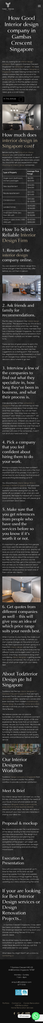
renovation (19, 67)
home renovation (32, 704)
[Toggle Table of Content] (19, 99)
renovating (9, 79)
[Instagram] (18, 1013)
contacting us (8, 956)
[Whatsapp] (36, 1016)
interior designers (19, 657)
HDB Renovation (21, 1005)
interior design (15, 255)
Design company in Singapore (23, 777)
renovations (7, 699)
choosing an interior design (13, 165)
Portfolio (6, 1003)
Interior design (16, 647)
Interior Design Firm (19, 237)
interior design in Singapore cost (19, 143)
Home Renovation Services (22, 1008)
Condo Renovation (31, 1003)
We (32, 67)
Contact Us (16, 1003)
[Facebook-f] (14, 1013)
